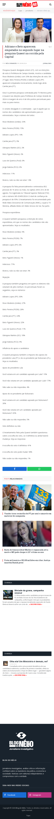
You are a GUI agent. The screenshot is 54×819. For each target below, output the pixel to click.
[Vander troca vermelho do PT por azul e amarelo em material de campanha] (27, 497)
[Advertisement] (24, 629)
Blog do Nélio (21, 808)
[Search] (50, 4)
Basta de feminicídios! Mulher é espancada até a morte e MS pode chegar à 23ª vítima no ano (26, 551)
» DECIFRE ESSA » (35, 604)
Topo (28, 815)
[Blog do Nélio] (27, 4)
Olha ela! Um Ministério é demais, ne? (29, 661)
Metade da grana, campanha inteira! (29, 591)
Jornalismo (47, 63)
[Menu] (4, 4)
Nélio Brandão (11, 63)
